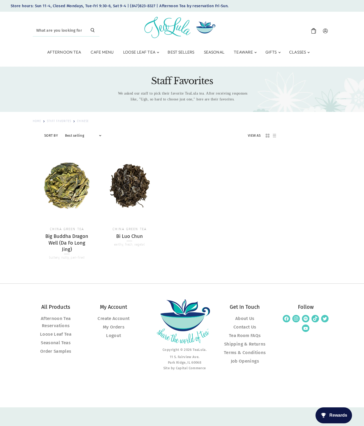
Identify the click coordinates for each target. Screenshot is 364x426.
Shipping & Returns (244, 344)
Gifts (271, 52)
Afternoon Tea (64, 52)
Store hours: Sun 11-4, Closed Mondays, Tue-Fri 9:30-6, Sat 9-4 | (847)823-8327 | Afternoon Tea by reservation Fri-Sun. (120, 6)
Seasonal (214, 52)
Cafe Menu (102, 52)
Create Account (114, 318)
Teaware (244, 52)
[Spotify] (305, 318)
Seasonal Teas (56, 342)
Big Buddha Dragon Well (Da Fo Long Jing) (66, 242)
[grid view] (267, 135)
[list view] (274, 135)
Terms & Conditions (245, 352)
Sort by (51, 135)
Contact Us (244, 327)
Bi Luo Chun (129, 236)
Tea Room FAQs (245, 335)
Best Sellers (181, 52)
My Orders (113, 327)
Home (37, 121)
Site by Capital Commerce (184, 368)
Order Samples (55, 351)
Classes (298, 52)
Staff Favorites (59, 121)
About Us (244, 318)
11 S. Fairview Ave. (185, 357)
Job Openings (245, 361)
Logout (113, 335)
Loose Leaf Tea (139, 52)
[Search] (93, 30)
